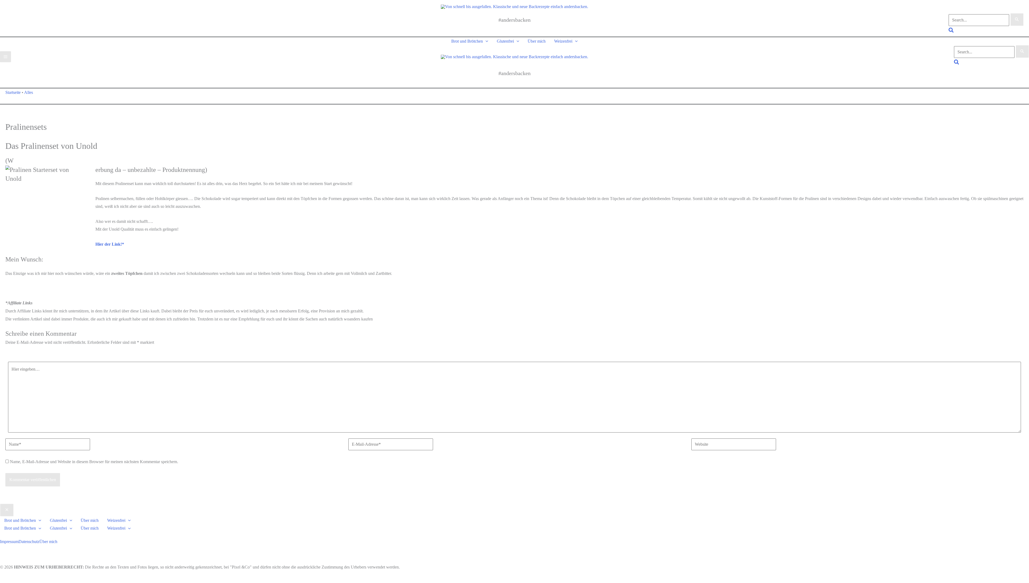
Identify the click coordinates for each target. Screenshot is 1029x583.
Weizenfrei (563, 41)
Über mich (537, 41)
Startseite (13, 92)
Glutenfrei (505, 41)
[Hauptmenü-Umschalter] (5, 56)
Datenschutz (28, 541)
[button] (951, 31)
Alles (28, 92)
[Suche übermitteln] (1017, 19)
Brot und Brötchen (467, 41)
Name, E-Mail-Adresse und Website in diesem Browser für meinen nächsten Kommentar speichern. (94, 461)
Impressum (9, 541)
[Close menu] (7, 510)
